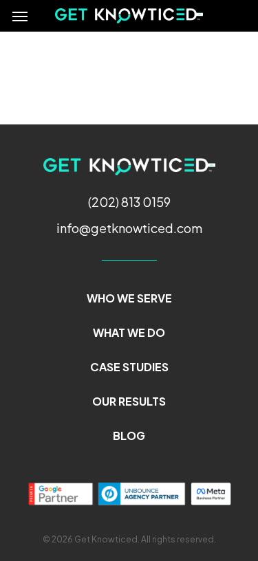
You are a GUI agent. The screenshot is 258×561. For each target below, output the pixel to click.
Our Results (129, 401)
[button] (20, 16)
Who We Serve (129, 298)
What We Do (129, 332)
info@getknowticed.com (129, 228)
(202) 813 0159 (129, 202)
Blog (129, 435)
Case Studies (129, 367)
